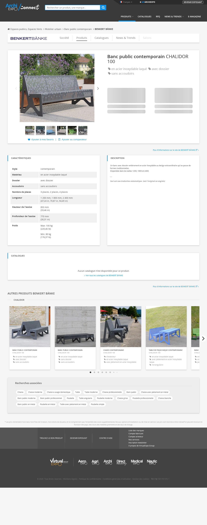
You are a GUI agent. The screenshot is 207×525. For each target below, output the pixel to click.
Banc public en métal (26, 404)
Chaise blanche (164, 398)
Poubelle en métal (47, 404)
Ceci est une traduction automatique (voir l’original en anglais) (137, 181)
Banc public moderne (26, 398)
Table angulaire (85, 398)
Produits (126, 16)
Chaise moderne (35, 392)
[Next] (97, 88)
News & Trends (173, 16)
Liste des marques (136, 430)
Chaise (20, 392)
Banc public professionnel (51, 398)
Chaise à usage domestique (58, 392)
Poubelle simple (97, 404)
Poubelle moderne (104, 398)
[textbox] (72, 7)
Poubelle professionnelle (143, 398)
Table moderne (91, 392)
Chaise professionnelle (112, 392)
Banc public (131, 392)
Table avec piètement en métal (73, 404)
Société (64, 38)
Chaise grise (122, 398)
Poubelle (70, 398)
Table (77, 392)
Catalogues (144, 16)
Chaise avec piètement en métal (154, 392)
